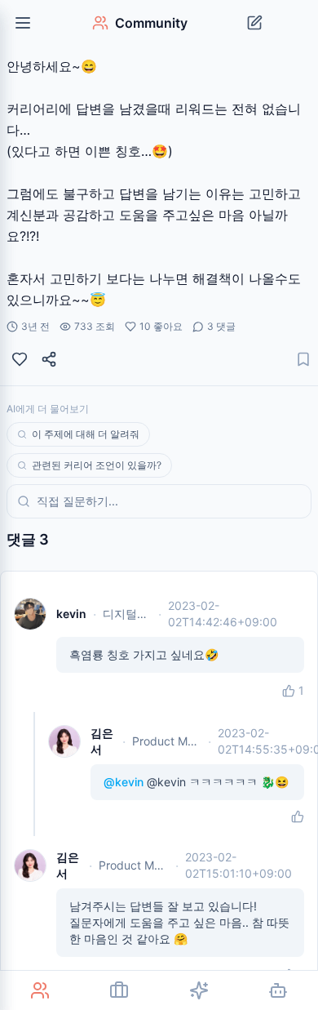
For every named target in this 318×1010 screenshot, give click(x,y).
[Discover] (199, 990)
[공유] (49, 359)
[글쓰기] (254, 23)
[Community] (40, 990)
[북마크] (303, 359)
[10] (20, 359)
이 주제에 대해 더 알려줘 (85, 434)
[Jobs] (120, 990)
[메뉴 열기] (23, 23)
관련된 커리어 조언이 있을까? (96, 465)
